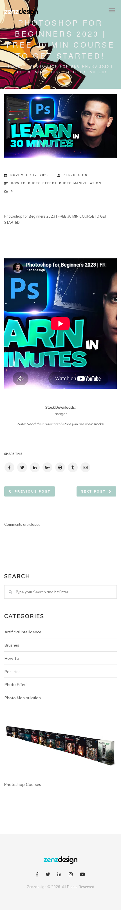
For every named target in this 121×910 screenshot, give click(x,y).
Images (61, 413)
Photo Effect (42, 183)
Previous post (33, 491)
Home (14, 66)
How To (18, 183)
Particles (13, 671)
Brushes (12, 645)
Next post (93, 491)
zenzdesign (76, 174)
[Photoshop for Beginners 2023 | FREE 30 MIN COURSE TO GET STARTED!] (9, 467)
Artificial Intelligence (23, 631)
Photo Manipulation (80, 183)
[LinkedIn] (59, 875)
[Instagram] (70, 875)
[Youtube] (82, 875)
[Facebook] (37, 875)
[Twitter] (48, 875)
